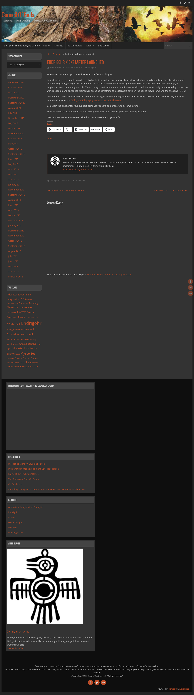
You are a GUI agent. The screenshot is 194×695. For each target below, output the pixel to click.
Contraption (11, 312)
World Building (20, 366)
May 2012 (13, 266)
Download (30, 317)
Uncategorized (15, 532)
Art (22, 299)
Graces (15, 344)
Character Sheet (26, 307)
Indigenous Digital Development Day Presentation (33, 468)
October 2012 (15, 240)
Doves (21, 317)
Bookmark (80, 180)
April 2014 (13, 179)
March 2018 (14, 128)
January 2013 (15, 225)
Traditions (15, 363)
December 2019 (16, 118)
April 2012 (13, 271)
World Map (33, 366)
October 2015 (15, 148)
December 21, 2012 (74, 67)
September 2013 (16, 194)
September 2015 (16, 153)
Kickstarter (65, 180)
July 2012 (12, 256)
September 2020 (16, 102)
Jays (8, 348)
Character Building (28, 303)
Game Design (31, 339)
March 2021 (14, 92)
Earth (18, 324)
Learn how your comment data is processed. (109, 274)
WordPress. (184, 689)
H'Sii (39, 344)
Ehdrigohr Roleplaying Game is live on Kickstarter (96, 100)
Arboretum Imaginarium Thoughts (25, 507)
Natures (10, 358)
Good (9, 344)
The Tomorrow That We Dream (23, 479)
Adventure (13, 294)
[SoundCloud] (189, 3)
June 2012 (13, 261)
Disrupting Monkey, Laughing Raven (26, 463)
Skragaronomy (18, 631)
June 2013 (13, 205)
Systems (34, 358)
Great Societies (27, 343)
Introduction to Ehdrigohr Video (67, 190)
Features (11, 339)
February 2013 (15, 220)
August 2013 (14, 199)
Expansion (13, 334)
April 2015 (13, 169)
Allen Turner (55, 67)
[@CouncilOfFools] (184, 3)
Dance (30, 312)
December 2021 (16, 82)
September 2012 (16, 245)
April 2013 (13, 210)
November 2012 (16, 235)
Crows (21, 312)
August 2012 (14, 251)
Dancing (11, 317)
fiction (20, 339)
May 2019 (13, 123)
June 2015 (13, 159)
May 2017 (13, 143)
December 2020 (16, 97)
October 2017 (15, 138)
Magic (17, 353)
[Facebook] (180, 3)
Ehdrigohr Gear (13, 329)
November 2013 (16, 189)
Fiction (11, 517)
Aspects (28, 299)
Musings (12, 527)
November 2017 (16, 133)
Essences (25, 329)
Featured (26, 334)
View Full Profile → (16, 648)
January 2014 (15, 184)
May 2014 (13, 174)
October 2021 (15, 87)
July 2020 (12, 112)
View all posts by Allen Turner (79, 169)
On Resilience (15, 484)
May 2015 (13, 164)
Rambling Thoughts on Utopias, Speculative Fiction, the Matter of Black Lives (47, 489)
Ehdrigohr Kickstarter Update (169, 190)
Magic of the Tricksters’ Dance (23, 473)
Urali (28, 362)
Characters (13, 307)
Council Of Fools (18, 15)
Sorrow (18, 358)
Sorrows (26, 358)
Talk (8, 362)
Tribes (22, 363)
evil (32, 329)
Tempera (173, 689)
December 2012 (16, 230)
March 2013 (14, 215)
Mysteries (27, 353)
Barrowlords (12, 303)
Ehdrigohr (57, 54)
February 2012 (15, 276)
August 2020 (14, 108)
